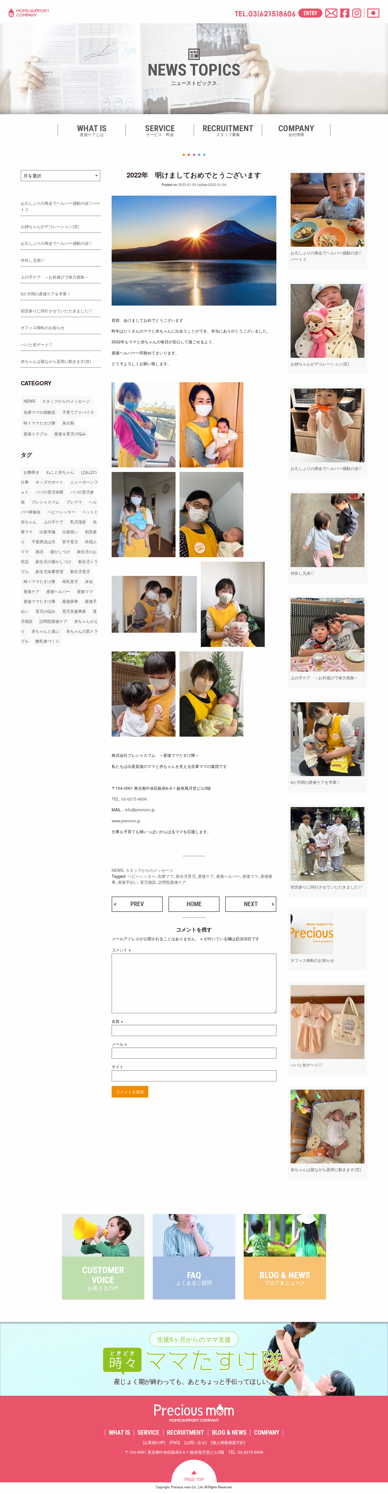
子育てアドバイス (78, 412)
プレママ (74, 502)
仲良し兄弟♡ (33, 260)
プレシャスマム (45, 502)
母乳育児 (70, 581)
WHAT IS (119, 1433)
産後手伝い (128, 882)
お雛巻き (31, 472)
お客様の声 (154, 1442)
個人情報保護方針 (228, 1442)
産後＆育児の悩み (70, 433)
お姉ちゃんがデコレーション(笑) (50, 226)
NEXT (251, 904)
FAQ (175, 1442)
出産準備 (47, 531)
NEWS (29, 401)
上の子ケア (53, 522)
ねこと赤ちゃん (60, 472)
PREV (137, 904)
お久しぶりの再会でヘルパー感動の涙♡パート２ (60, 206)
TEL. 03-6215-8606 (129, 799)
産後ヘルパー (58, 591)
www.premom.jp (126, 821)
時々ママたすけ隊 (39, 423)
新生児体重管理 (49, 571)
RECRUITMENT (185, 1433)
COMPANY (266, 1433)
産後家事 (70, 601)
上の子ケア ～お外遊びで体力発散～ (54, 277)
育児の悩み (45, 611)
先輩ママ (166, 876)
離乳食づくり (47, 641)
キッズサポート (49, 482)
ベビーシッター (61, 512)
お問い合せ (195, 1442)
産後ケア (31, 591)
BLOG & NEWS (229, 1433)
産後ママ (85, 591)
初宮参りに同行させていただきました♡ (56, 311)
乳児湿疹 (78, 522)
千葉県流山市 (43, 541)
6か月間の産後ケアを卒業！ (46, 293)
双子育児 (70, 541)
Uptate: (202, 184)
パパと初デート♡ (37, 344)
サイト (118, 1066)
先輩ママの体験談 (39, 412)
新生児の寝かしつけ (53, 561)
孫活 (39, 551)
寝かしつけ (60, 551)
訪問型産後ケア (53, 621)
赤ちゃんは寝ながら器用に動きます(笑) (56, 361)
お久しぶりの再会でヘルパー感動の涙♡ (56, 243)
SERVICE (148, 1433)
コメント (121, 949)
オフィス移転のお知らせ (42, 327)
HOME (194, 904)
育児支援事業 (74, 611)
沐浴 (89, 581)
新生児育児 (80, 571)
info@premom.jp (140, 809)
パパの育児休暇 (49, 492)
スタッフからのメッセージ (66, 401)
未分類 (68, 423)
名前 (117, 1021)
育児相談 (148, 882)
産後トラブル (35, 433)
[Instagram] (356, 13)
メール (119, 1044)
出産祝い (70, 531)
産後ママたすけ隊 (39, 601)
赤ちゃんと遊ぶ (45, 631)
